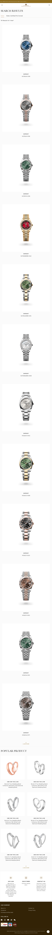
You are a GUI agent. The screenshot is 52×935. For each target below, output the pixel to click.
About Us (3, 908)
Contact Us (31, 908)
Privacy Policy (32, 910)
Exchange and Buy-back (7, 912)
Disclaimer (3, 910)
